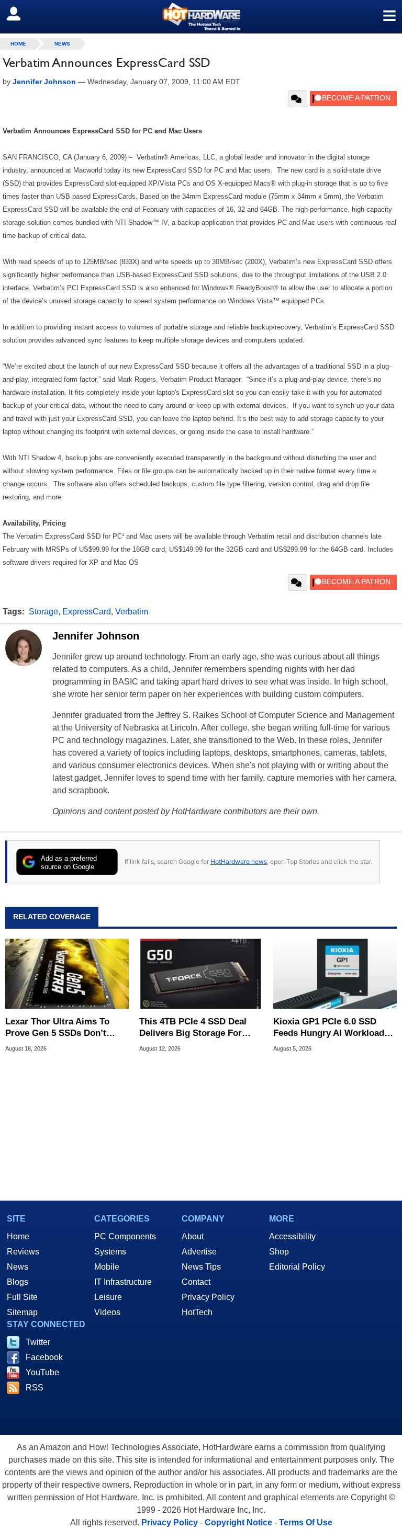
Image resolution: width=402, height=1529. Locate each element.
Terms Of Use (305, 1522)
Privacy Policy (208, 1297)
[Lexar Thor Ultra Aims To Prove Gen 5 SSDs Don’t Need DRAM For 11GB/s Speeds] (67, 974)
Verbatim (131, 611)
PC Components (125, 1236)
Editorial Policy (297, 1266)
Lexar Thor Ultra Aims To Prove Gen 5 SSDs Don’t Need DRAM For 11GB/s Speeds (57, 1028)
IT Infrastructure (123, 1281)
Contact (196, 1281)
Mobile (106, 1266)
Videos (107, 1312)
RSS (34, 1387)
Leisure (108, 1297)
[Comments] (297, 98)
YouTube (42, 1372)
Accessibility (292, 1236)
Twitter (38, 1342)
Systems (110, 1251)
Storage (43, 611)
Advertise (199, 1251)
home (18, 44)
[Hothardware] (201, 16)
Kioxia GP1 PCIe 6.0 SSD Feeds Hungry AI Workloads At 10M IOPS (331, 1028)
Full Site (22, 1297)
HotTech (197, 1312)
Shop (279, 1251)
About (193, 1236)
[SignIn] (20, 13)
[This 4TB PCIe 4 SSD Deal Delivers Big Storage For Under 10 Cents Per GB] (201, 974)
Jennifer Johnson (95, 636)
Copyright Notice (238, 1522)
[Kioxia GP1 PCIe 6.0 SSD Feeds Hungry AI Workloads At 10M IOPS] (335, 974)
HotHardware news (238, 861)
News (62, 44)
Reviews (23, 1251)
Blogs (17, 1281)
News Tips (201, 1266)
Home (18, 1236)
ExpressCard (86, 611)
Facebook (44, 1357)
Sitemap (22, 1312)
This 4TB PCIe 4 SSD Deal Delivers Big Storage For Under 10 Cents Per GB (193, 1028)
